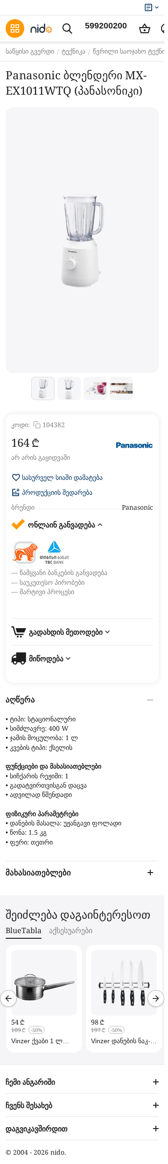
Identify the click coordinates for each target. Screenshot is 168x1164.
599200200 (106, 25)
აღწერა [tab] (20, 699)
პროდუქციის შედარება (57, 492)
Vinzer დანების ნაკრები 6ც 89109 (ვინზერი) (120, 1041)
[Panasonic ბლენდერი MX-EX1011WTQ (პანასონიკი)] (82, 240)
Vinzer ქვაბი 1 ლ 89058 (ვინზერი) (37, 1041)
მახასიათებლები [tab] (38, 872)
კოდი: (20, 424)
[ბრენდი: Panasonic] (134, 445)
